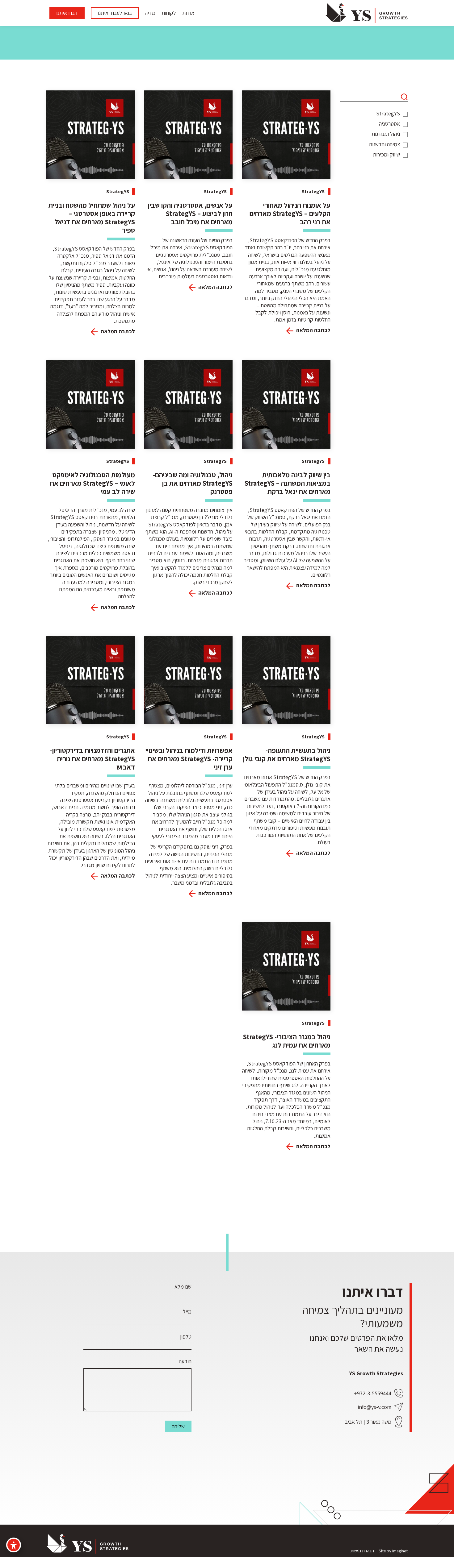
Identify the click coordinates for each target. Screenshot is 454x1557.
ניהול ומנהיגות (386, 133)
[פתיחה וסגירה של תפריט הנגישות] (13, 1545)
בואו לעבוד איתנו (115, 12)
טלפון (185, 1336)
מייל (187, 1311)
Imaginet (400, 1551)
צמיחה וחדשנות (384, 144)
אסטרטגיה (389, 123)
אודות (188, 12)
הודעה (185, 1361)
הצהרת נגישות (362, 1551)
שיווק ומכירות (386, 154)
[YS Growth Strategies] (367, 12)
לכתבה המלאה (312, 330)
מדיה (150, 12)
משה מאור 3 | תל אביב (368, 1421)
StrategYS (388, 113)
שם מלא (182, 1286)
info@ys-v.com (374, 1406)
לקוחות (169, 12)
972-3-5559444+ (372, 1393)
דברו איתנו (67, 12)
